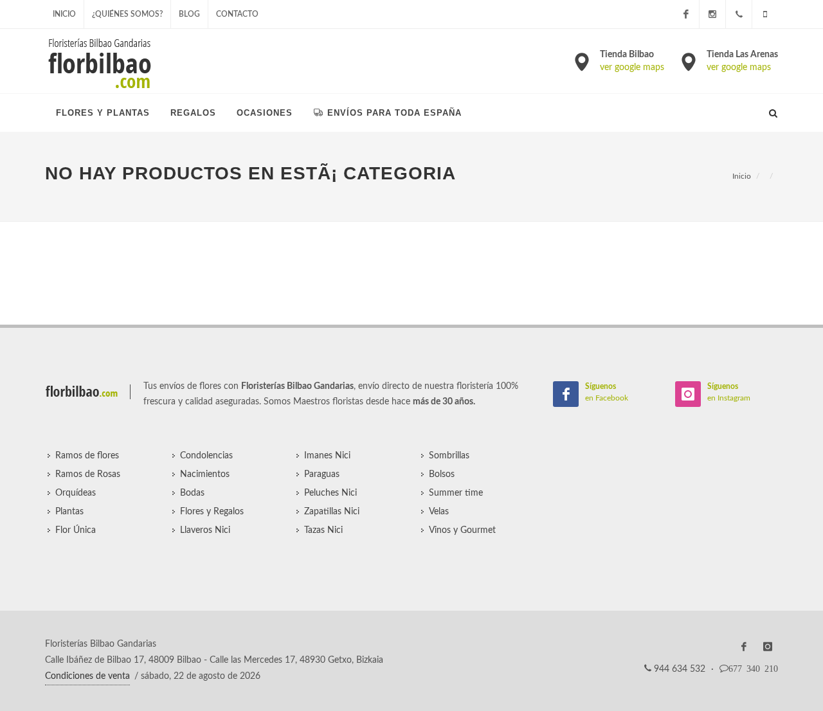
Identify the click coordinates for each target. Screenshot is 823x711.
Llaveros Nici (205, 530)
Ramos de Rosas (87, 474)
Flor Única (75, 530)
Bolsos (442, 474)
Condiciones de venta (87, 676)
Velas (439, 511)
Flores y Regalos (212, 511)
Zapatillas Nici (331, 511)
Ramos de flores (87, 455)
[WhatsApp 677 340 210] (765, 14)
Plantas (69, 511)
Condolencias (206, 455)
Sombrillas (449, 455)
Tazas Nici (323, 530)
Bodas (192, 493)
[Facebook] (686, 14)
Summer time (456, 493)
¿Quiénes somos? (127, 14)
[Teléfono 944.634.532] (739, 14)
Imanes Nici (327, 455)
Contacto (237, 14)
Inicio (64, 14)
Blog (189, 14)
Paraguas (321, 474)
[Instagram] (712, 14)
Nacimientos (205, 474)
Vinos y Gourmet (462, 530)
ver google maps (632, 67)
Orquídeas (75, 493)
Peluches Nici (330, 493)
